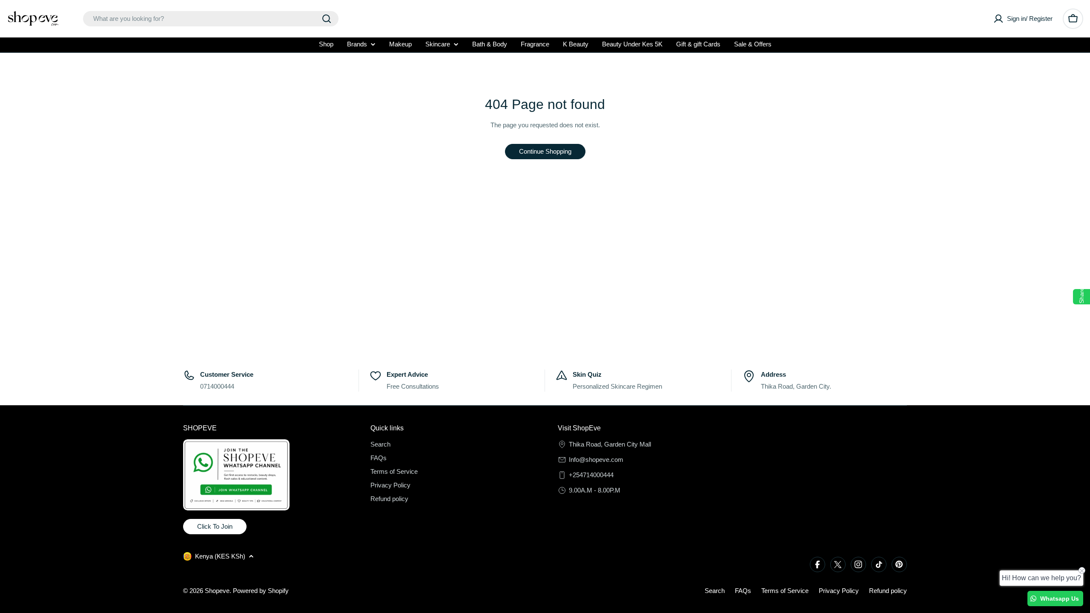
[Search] (326, 19)
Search (715, 590)
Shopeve (217, 590)
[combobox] (210, 18)
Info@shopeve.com (596, 459)
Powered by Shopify (261, 590)
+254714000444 (591, 474)
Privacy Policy (839, 590)
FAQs (743, 590)
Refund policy (888, 590)
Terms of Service (785, 590)
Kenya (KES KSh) (220, 556)
